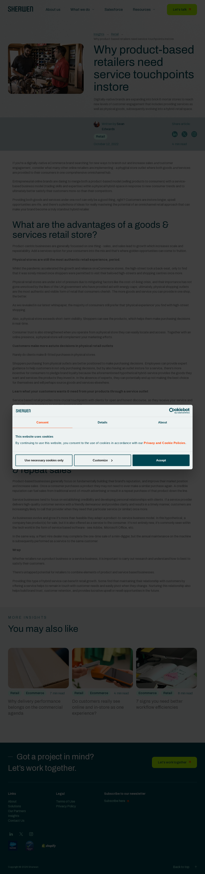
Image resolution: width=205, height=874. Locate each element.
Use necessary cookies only (44, 460)
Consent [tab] (42, 422)
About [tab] (162, 422)
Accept (161, 460)
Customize (100, 460)
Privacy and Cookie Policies (164, 442)
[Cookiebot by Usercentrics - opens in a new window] (172, 411)
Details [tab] (103, 422)
